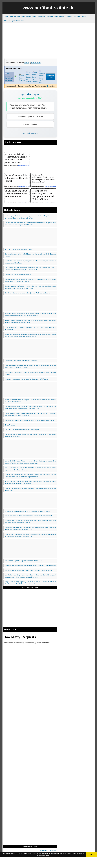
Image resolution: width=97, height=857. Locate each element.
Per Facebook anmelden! (70, 34)
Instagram (34, 54)
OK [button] (91, 855)
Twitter (63, 54)
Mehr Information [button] (43, 856)
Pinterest (55, 54)
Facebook (44, 54)
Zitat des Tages (39, 18)
